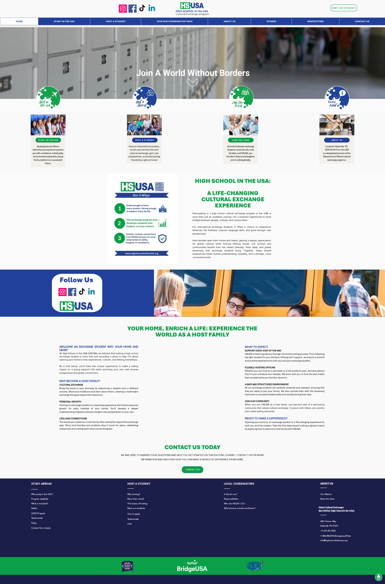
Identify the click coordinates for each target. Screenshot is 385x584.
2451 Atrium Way (328, 521)
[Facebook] (132, 9)
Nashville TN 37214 (329, 525)
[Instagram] (123, 9)
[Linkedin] (152, 9)
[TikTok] (142, 9)
